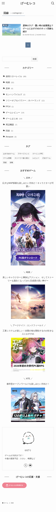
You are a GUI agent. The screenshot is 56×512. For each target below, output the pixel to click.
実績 (5, 162)
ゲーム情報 (7, 158)
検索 (35, 59)
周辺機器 (11, 125)
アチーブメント (23, 154)
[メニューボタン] (3, 3)
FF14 (10, 106)
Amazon (11, 137)
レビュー (36, 158)
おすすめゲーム (9, 154)
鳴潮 (10, 82)
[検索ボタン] (52, 3)
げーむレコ (28, 3)
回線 (9, 131)
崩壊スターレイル (16, 76)
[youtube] (30, 465)
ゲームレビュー (15, 112)
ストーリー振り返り (22, 158)
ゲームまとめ (14, 119)
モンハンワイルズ (15, 94)
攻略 (11, 162)
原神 (9, 88)
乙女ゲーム (46, 158)
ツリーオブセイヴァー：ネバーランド (25, 100)
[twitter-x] (25, 465)
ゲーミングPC (38, 154)
